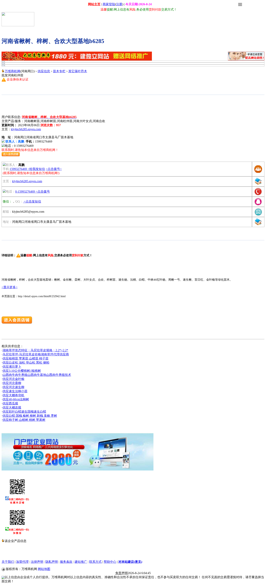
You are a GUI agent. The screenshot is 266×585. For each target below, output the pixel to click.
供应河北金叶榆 (13, 379)
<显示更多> (10, 287)
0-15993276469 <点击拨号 (32, 191)
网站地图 (44, 569)
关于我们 (8, 561)
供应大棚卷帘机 (13, 395)
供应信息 (44, 71)
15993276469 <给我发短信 (27, 169)
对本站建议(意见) (130, 561)
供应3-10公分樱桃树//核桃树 (22, 370)
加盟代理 (22, 561)
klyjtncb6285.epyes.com (26, 129)
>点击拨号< (54, 169)
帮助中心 (110, 561)
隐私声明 (51, 561)
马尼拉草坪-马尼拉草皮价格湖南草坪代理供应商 (36, 354)
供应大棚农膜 (12, 407)
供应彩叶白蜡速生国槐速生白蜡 (24, 411)
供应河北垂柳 (12, 383)
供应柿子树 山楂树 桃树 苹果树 (24, 419)
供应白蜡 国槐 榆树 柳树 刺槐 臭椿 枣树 (30, 415)
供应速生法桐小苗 (15, 391)
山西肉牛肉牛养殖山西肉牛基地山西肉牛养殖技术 (37, 374)
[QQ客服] (258, 204)
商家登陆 (109, 4)
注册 (119, 4)
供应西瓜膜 (10, 403)
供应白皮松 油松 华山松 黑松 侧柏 (26, 362)
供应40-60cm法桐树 (16, 399)
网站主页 (94, 4)
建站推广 (81, 561)
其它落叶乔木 (77, 71)
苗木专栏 (59, 71)
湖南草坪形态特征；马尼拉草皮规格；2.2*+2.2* (35, 350)
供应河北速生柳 (13, 387)
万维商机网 (12, 71)
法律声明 (37, 561)
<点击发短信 (32, 201)
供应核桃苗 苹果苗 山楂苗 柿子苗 (25, 358)
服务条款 (66, 561)
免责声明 (121, 573)
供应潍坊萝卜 (12, 366)
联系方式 (95, 561)
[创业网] (18, 25)
